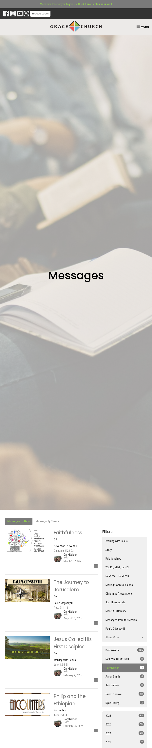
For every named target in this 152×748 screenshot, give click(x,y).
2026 (124, 716)
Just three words (115, 602)
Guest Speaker (124, 694)
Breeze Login (40, 13)
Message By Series (47, 521)
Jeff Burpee (124, 685)
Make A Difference (116, 611)
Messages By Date (18, 521)
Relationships (113, 558)
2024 (124, 733)
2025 (124, 724)
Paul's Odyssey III (115, 628)
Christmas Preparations (119, 593)
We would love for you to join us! (76, 4)
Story (108, 550)
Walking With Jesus (116, 541)
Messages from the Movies (121, 620)
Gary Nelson (124, 668)
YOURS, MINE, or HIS (117, 567)
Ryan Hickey (124, 703)
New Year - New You (117, 576)
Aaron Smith (124, 676)
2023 (124, 742)
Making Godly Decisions (119, 585)
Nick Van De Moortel (124, 659)
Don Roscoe (124, 650)
